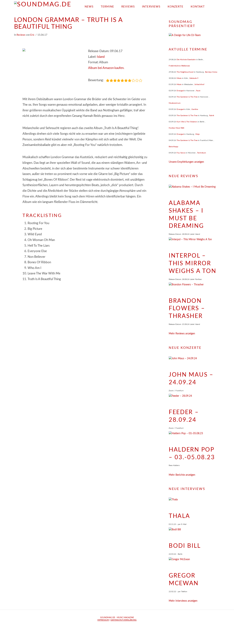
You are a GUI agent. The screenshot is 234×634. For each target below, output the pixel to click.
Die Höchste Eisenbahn (186, 60)
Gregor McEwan (184, 579)
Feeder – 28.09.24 (184, 416)
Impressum (103, 620)
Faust (198, 91)
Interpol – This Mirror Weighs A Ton (192, 263)
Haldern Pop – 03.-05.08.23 (192, 453)
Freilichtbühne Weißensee (179, 66)
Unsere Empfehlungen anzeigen (186, 162)
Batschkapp (173, 147)
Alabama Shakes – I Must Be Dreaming (186, 214)
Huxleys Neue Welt (176, 128)
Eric (32, 35)
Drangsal (180, 91)
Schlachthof (199, 84)
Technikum (201, 153)
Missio (179, 78)
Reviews (21, 35)
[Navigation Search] (214, 5)
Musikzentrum (174, 103)
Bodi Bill (185, 546)
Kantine (195, 109)
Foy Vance (181, 153)
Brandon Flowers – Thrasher (187, 308)
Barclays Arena (211, 72)
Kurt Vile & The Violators (187, 122)
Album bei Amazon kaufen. (106, 67)
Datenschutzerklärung (124, 620)
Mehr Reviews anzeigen (182, 333)
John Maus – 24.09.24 (191, 378)
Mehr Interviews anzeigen (183, 601)
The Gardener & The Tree (187, 97)
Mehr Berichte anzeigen (182, 475)
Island (101, 56)
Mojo (197, 134)
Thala (179, 516)
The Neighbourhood (185, 72)
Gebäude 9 (193, 78)
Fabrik (211, 115)
